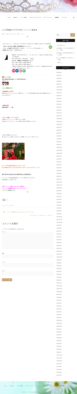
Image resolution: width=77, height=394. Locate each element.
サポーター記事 (52, 385)
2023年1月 (59, 179)
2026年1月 (59, 84)
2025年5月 (59, 104)
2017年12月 (59, 355)
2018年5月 (59, 340)
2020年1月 (59, 283)
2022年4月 (59, 205)
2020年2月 (59, 280)
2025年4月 (59, 107)
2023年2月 (59, 176)
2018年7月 (59, 334)
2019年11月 (59, 288)
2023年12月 (59, 147)
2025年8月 (59, 95)
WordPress (52, 392)
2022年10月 (59, 187)
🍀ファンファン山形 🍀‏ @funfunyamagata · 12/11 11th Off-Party (18, 212)
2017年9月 (59, 363)
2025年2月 (59, 113)
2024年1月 (59, 144)
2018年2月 (59, 349)
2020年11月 (59, 254)
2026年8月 (59, 72)
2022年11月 (59, 185)
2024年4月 (59, 136)
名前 (3, 253)
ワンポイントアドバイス (35, 17)
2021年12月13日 (12, 34)
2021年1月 (59, 248)
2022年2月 (59, 210)
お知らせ (15, 17)
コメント (4, 231)
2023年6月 (59, 164)
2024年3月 (59, 138)
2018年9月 (59, 329)
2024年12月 (59, 118)
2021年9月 (59, 225)
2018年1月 (59, 352)
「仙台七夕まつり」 (61, 45)
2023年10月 (59, 153)
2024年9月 (59, 127)
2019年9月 (59, 294)
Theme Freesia (40, 392)
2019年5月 (59, 306)
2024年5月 (59, 133)
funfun (4, 34)
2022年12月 (59, 182)
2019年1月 (59, 317)
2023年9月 (59, 156)
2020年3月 (59, 277)
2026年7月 (59, 75)
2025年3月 (59, 110)
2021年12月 (59, 216)
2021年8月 (59, 228)
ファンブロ (28, 392)
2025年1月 (59, 115)
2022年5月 (59, 202)
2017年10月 (59, 360)
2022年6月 (59, 199)
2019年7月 (59, 300)
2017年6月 (59, 372)
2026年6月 (59, 78)
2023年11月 (59, 150)
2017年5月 (59, 375)
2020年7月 (59, 265)
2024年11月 (59, 121)
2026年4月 (59, 81)
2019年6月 (59, 303)
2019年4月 (59, 309)
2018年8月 (59, 332)
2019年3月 (59, 311)
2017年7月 (59, 369)
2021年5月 (59, 236)
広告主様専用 (61, 385)
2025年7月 (59, 98)
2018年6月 (59, 337)
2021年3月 (59, 242)
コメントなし (21, 34)
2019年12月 (59, 285)
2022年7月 (59, 196)
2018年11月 (59, 323)
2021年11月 (59, 219)
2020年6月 (59, 268)
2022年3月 (59, 208)
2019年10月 (59, 291)
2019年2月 (59, 314)
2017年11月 (59, 358)
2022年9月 (59, 190)
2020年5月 (59, 271)
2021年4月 (59, 239)
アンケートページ (48, 17)
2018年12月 (59, 320)
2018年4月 (59, 343)
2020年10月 (59, 257)
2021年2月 (59, 245)
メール (3, 262)
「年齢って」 (59, 62)
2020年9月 (59, 260)
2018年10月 (59, 326)
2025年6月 (59, 101)
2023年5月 (59, 167)
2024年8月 (59, 130)
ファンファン (70, 385)
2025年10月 (59, 89)
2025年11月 (59, 87)
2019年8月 (59, 297)
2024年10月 (59, 124)
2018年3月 (59, 346)
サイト (3, 270)
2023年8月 (59, 159)
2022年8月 (59, 193)
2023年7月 (59, 162)
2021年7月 (59, 231)
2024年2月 (59, 141)
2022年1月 (59, 213)
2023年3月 (59, 173)
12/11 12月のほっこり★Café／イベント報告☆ (41, 215)
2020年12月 (59, 251)
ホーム (9, 17)
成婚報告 (57, 17)
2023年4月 (59, 170)
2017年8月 (59, 366)
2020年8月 (59, 262)
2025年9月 (59, 92)
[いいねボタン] (4, 200)
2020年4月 (59, 274)
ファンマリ (64, 17)
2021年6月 (59, 234)
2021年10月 (59, 222)
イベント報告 (23, 17)
